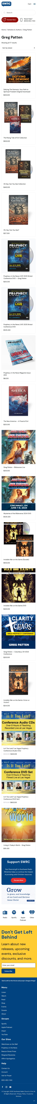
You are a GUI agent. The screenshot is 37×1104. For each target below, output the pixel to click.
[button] (35, 4)
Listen (3, 992)
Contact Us (5, 1068)
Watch (3, 996)
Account (4, 1072)
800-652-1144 (6, 1080)
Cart (29, 4)
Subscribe (8, 971)
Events (3, 1007)
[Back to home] (6, 4)
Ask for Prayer (6, 1076)
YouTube (4, 1034)
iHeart (3, 1031)
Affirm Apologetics (8, 1059)
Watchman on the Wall (9, 1044)
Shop (3, 1003)
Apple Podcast (6, 1027)
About (3, 1014)
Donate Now (18, 880)
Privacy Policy (21, 1094)
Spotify (4, 1024)
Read (3, 999)
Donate (4, 1010)
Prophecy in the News (9, 1048)
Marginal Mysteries (8, 1055)
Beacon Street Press (8, 1051)
